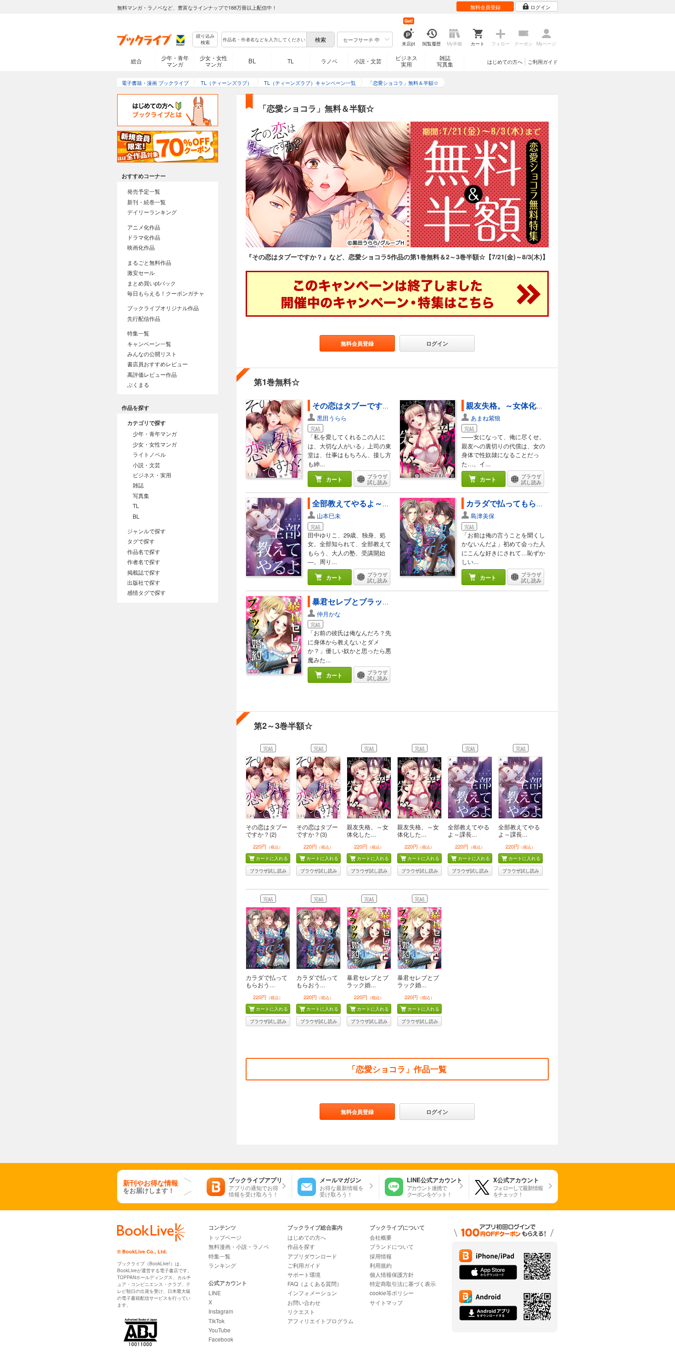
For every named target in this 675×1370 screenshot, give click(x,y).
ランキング (222, 1265)
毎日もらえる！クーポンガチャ (165, 293)
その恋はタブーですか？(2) (266, 830)
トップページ (225, 1237)
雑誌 (138, 485)
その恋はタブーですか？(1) (360, 405)
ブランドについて (392, 1246)
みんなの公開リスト (152, 354)
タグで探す (141, 541)
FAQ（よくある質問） (314, 1283)
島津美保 (483, 515)
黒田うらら (332, 418)
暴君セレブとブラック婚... (367, 981)
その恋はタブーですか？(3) (317, 830)
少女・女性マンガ (213, 61)
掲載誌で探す (143, 572)
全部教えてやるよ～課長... (468, 830)
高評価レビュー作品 (152, 374)
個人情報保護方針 (392, 1274)
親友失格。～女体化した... (367, 830)
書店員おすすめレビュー (157, 364)
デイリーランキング (152, 212)
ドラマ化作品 (143, 237)
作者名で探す (143, 561)
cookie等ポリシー (392, 1293)
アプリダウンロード (312, 1256)
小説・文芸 (368, 61)
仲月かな (329, 614)
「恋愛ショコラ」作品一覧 (397, 1069)
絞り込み (205, 39)
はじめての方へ (505, 61)
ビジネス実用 (406, 61)
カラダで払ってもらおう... (266, 981)
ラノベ (329, 61)
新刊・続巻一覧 (146, 202)
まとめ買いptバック (151, 283)
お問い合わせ (304, 1302)
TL (290, 61)
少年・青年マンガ (175, 61)
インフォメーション (312, 1293)
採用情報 (381, 1256)
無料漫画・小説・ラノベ (238, 1246)
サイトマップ (386, 1302)
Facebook (220, 1339)
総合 (136, 61)
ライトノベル (149, 454)
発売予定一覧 (143, 191)
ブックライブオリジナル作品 (163, 308)
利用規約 (381, 1265)
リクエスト (301, 1311)
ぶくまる (138, 384)
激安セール (141, 272)
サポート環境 (304, 1274)
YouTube (219, 1330)
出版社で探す (143, 582)
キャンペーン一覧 (149, 343)
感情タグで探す (146, 592)
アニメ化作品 (143, 227)
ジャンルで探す (146, 531)
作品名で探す (143, 551)
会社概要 (381, 1237)
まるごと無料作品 (149, 262)
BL (252, 60)
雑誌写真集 (445, 61)
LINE (214, 1293)
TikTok (216, 1321)
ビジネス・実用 (152, 475)
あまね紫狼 (486, 418)
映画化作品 (141, 247)
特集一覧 (138, 333)
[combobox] (263, 39)
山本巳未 (329, 515)
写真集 (141, 495)
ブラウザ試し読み (268, 870)
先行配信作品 (143, 318)
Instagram (220, 1311)
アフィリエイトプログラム (320, 1321)
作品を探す (301, 1246)
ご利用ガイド (543, 61)
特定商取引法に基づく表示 (403, 1283)
